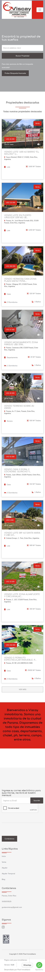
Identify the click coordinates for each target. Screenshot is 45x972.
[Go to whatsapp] (39, 965)
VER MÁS (22, 689)
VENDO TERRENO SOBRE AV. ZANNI (19, 407)
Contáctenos (9, 839)
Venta (4, 862)
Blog (3, 879)
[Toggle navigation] (39, 9)
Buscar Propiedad (22, 56)
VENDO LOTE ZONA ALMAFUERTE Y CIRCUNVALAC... (22, 595)
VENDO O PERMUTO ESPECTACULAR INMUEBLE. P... (20, 659)
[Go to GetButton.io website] (39, 969)
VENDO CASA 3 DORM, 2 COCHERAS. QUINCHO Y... (17, 470)
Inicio (4, 856)
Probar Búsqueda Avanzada (15, 73)
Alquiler (4, 868)
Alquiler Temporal (8, 874)
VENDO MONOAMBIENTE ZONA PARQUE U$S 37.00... (21, 343)
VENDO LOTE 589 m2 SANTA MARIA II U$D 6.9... (22, 534)
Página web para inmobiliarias (15, 960)
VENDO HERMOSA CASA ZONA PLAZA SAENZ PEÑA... (20, 280)
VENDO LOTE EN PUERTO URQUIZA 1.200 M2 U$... (17, 216)
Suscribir (36, 800)
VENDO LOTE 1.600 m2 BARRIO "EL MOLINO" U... (21, 153)
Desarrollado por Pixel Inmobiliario (17, 970)
